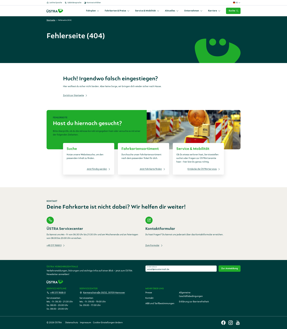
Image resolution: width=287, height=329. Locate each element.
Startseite (51, 20)
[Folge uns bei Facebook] (223, 322)
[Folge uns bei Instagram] (230, 322)
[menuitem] (92, 10)
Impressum (85, 323)
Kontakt (149, 298)
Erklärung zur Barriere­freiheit (194, 302)
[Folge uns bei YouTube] (238, 322)
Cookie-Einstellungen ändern (108, 323)
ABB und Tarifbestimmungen (159, 303)
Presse (148, 293)
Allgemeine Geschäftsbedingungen (191, 294)
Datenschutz (71, 323)
